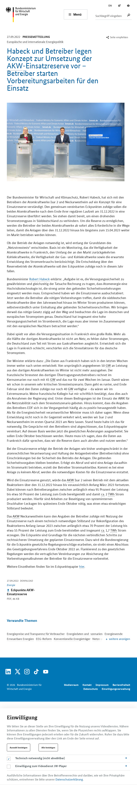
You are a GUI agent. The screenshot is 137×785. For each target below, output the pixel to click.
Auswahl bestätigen (18, 747)
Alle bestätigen (48, 747)
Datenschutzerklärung (69, 779)
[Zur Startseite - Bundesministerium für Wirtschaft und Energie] (34, 14)
